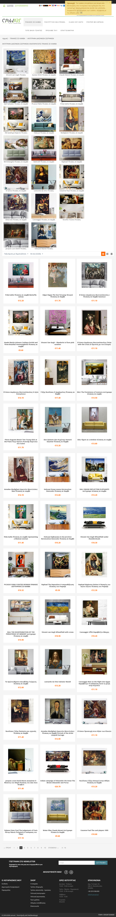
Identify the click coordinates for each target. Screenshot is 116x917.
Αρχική (5, 38)
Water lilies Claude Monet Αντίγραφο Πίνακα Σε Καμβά (57, 831)
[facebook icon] (66, 872)
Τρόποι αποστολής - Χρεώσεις (40, 890)
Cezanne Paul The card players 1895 (94, 830)
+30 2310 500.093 (93, 891)
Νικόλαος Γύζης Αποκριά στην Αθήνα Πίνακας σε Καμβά (94, 782)
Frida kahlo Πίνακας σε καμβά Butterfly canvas (20, 296)
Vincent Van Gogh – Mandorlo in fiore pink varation (57, 343)
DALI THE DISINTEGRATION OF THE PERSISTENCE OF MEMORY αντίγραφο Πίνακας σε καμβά (21, 634)
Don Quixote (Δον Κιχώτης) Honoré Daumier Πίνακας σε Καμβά (58, 441)
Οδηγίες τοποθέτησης (37, 903)
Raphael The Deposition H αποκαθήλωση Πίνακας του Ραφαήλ (57, 586)
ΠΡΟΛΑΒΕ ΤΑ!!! (51, 30)
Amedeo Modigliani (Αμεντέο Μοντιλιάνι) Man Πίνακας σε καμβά (20, 490)
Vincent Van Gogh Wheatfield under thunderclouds (94, 538)
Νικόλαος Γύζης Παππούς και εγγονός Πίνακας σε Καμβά (21, 732)
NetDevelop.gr (33, 915)
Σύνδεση (5, 884)
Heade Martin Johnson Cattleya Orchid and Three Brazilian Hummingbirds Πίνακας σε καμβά (21, 344)
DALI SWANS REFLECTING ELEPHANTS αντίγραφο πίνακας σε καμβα (94, 490)
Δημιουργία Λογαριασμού (10, 887)
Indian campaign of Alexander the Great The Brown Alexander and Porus (57, 782)
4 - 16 (64, 848)
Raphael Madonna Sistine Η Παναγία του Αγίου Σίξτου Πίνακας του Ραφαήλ (94, 586)
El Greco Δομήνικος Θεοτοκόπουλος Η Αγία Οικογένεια (21, 393)
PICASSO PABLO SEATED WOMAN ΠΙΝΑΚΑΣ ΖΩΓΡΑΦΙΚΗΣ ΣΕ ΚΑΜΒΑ (21, 586)
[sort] (103, 254)
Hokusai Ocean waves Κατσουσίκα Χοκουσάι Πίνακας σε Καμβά (57, 490)
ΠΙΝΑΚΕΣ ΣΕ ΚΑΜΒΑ (33, 22)
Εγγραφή (101, 862)
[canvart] (11, 21)
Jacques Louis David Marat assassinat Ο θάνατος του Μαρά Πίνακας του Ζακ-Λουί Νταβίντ (20, 783)
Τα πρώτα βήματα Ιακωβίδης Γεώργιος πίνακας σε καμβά (20, 683)
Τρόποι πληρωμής (36, 887)
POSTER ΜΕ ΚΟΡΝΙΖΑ (95, 22)
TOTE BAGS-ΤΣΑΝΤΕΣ (33, 30)
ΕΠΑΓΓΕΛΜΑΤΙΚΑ (67, 30)
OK (81, 13)
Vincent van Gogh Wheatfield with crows (58, 632)
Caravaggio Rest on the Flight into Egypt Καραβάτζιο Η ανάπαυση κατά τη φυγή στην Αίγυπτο (94, 684)
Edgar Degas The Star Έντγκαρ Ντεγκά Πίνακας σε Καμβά (58, 296)
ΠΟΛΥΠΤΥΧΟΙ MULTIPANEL (54, 22)
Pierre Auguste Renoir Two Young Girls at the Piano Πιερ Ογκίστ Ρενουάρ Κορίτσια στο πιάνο (20, 441)
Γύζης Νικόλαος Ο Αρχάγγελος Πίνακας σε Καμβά (58, 393)
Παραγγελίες (6, 890)
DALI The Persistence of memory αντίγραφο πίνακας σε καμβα (94, 393)
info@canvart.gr (93, 894)
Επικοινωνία (34, 906)
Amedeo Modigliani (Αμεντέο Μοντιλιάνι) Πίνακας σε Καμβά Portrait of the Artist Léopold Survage (57, 733)
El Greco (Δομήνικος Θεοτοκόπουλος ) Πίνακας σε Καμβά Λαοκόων (94, 296)
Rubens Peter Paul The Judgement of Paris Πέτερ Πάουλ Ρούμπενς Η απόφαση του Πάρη (20, 832)
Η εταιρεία (34, 884)
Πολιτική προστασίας (37, 897)
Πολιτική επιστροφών (37, 893)
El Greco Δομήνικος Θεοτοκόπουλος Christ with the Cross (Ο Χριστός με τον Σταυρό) (94, 343)
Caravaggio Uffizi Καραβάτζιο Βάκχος (94, 632)
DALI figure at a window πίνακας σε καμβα (94, 440)
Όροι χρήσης (34, 900)
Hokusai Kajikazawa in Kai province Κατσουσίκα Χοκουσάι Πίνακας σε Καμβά (57, 538)
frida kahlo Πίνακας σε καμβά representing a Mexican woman (21, 538)
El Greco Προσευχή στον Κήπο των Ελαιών (94, 731)
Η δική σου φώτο (76, 22)
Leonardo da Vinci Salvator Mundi (57, 682)
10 (45, 848)
